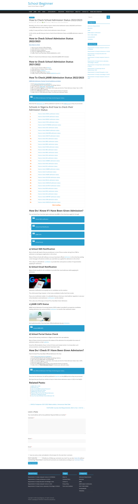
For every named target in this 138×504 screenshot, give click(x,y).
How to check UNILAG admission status (48, 130)
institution (66, 323)
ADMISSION (53, 73)
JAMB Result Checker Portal (38, 391)
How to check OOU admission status (48, 155)
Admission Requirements (94, 26)
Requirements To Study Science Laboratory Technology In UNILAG (44, 486)
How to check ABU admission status (47, 150)
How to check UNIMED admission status (49, 161)
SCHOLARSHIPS (91, 37)
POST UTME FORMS (92, 35)
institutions (53, 309)
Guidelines (43, 70)
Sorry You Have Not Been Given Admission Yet (42, 395)
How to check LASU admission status (48, 127)
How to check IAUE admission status (48, 163)
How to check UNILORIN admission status (49, 133)
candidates (48, 262)
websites (46, 342)
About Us (77, 11)
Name (30, 438)
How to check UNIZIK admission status (48, 174)
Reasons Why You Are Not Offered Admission (42, 393)
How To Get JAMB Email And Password (40, 389)
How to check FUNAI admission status (48, 147)
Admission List (34, 387)
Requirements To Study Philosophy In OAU (98, 72)
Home (30, 11)
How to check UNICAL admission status (48, 114)
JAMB (35, 11)
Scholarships (51, 11)
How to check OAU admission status (48, 138)
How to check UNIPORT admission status (49, 197)
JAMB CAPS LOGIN (35, 386)
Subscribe (77, 458)
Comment (31, 418)
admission (67, 257)
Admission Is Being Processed (38, 394)
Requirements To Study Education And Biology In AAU (41, 481)
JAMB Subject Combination (94, 32)
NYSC (39, 11)
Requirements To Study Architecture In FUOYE (99, 51)
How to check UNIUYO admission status (49, 136)
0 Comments (48, 22)
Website (49, 67)
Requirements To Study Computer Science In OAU (40, 484)
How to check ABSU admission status (48, 141)
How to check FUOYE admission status (48, 116)
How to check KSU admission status (47, 166)
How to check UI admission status (47, 172)
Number (48, 72)
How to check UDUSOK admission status (49, 177)
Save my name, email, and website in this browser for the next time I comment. (51, 455)
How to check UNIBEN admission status (48, 169)
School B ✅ (41, 22)
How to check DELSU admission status (48, 180)
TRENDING (90, 39)
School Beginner (40, 3)
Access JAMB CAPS (38, 328)
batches (57, 376)
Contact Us (85, 11)
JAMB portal (67, 103)
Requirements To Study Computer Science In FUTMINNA (41, 477)
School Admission (64, 22)
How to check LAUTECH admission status (49, 186)
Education (61, 11)
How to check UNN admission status (48, 199)
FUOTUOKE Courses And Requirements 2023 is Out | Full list (66, 408)
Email (30, 447)
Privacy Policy (70, 11)
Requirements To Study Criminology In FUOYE (99, 74)
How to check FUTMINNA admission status (49, 125)
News (43, 11)
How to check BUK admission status (47, 188)
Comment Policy (66, 479)
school (59, 22)
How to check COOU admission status (48, 122)
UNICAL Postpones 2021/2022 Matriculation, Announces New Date (49, 404)
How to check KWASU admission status (48, 119)
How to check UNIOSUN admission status (49, 183)
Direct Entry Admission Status (38, 390)
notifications (51, 298)
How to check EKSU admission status (48, 191)
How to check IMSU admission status (48, 144)
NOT (59, 73)
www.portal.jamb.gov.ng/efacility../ (43, 84)
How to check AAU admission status (47, 158)
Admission (55, 22)
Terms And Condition (96, 11)
